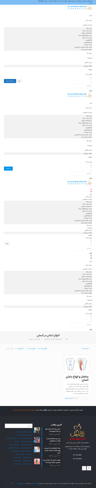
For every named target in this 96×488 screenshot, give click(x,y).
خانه (67, 339)
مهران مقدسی (35, 483)
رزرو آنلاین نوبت (10, 81)
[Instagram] (12, 483)
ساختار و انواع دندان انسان (77, 378)
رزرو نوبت (8, 168)
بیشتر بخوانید (68, 398)
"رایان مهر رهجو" (21, 483)
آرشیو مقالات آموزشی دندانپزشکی (53, 339)
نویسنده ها (42, 348)
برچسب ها (30, 348)
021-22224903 (77, 459)
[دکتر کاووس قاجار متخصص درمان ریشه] (80, 9)
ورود (19, 81)
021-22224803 (77, 455)
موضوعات (19, 348)
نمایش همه (85, 348)
